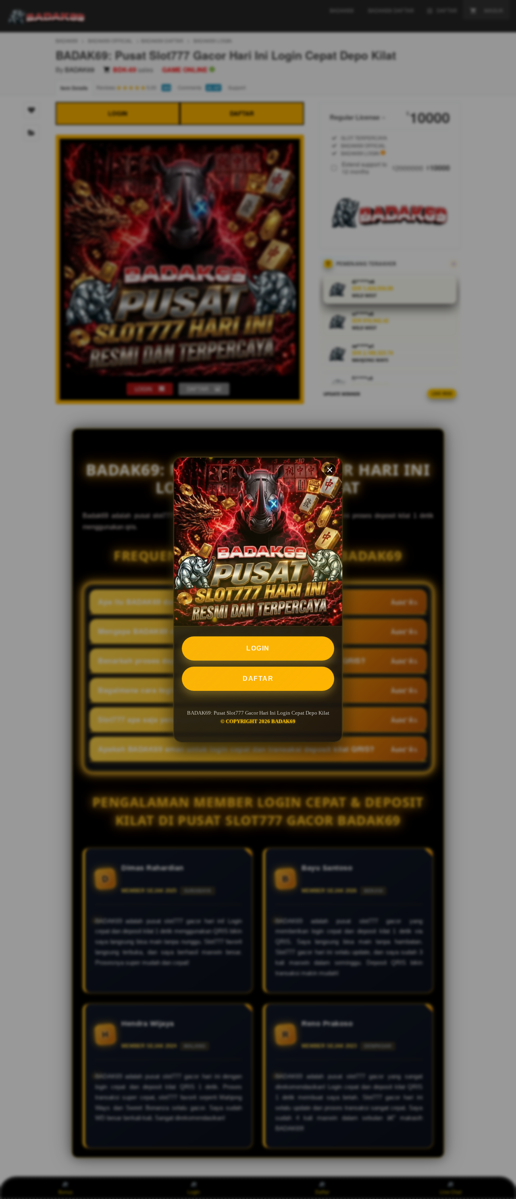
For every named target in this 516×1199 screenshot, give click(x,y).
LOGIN (258, 648)
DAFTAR (258, 678)
